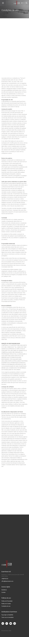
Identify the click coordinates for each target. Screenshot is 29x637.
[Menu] (3, 3)
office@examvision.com (7, 581)
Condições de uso (5, 606)
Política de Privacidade (6, 601)
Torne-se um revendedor (7, 617)
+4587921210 (4, 578)
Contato (3, 592)
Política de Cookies (6, 603)
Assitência (4, 589)
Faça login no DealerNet (7, 615)
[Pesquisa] (26, 3)
